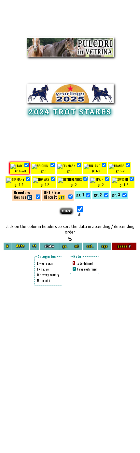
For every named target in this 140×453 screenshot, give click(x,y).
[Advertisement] (70, 138)
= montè (43, 280)
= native (43, 269)
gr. (65, 246)
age (105, 246)
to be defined (82, 263)
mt (77, 246)
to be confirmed (84, 269)
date (20, 246)
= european (45, 263)
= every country (48, 274)
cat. (90, 246)
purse (123, 246)
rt (34, 246)
